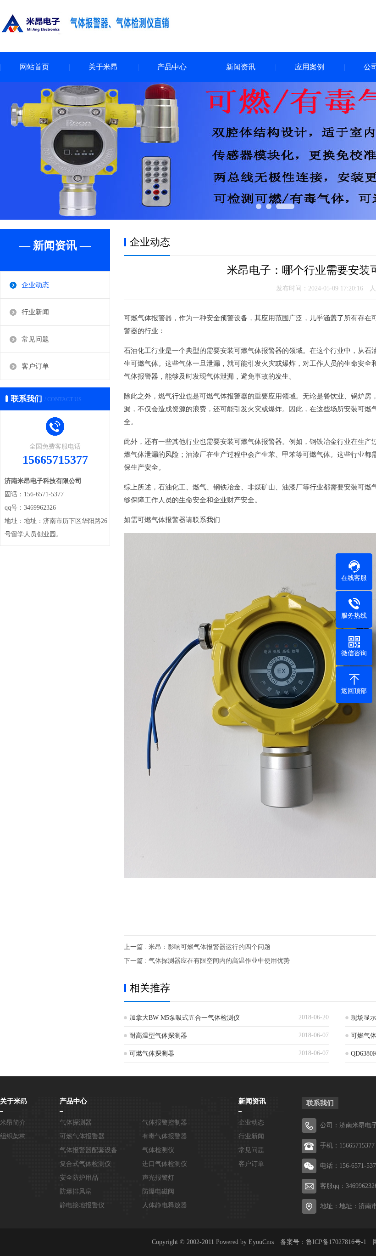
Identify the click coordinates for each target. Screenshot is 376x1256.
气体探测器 (76, 1122)
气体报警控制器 (164, 1122)
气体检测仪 (158, 1150)
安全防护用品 (79, 1177)
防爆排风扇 (76, 1191)
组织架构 (13, 1136)
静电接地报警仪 (82, 1205)
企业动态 (35, 285)
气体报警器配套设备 (88, 1150)
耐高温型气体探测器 (158, 1035)
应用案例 (309, 67)
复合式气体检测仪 (85, 1163)
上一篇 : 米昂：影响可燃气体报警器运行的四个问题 (197, 946)
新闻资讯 (240, 67)
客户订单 (35, 366)
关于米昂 (103, 67)
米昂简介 (13, 1122)
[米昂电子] (87, 25)
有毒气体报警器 (164, 1136)
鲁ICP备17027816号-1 (336, 1242)
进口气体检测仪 (164, 1163)
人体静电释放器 (164, 1205)
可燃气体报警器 (82, 1136)
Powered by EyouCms (244, 1242)
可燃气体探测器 (151, 1053)
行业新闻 (35, 312)
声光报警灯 (158, 1177)
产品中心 (172, 67)
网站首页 (34, 67)
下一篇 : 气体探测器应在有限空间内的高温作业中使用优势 (207, 960)
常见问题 (35, 339)
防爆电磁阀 (158, 1191)
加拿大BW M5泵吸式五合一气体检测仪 (184, 1017)
